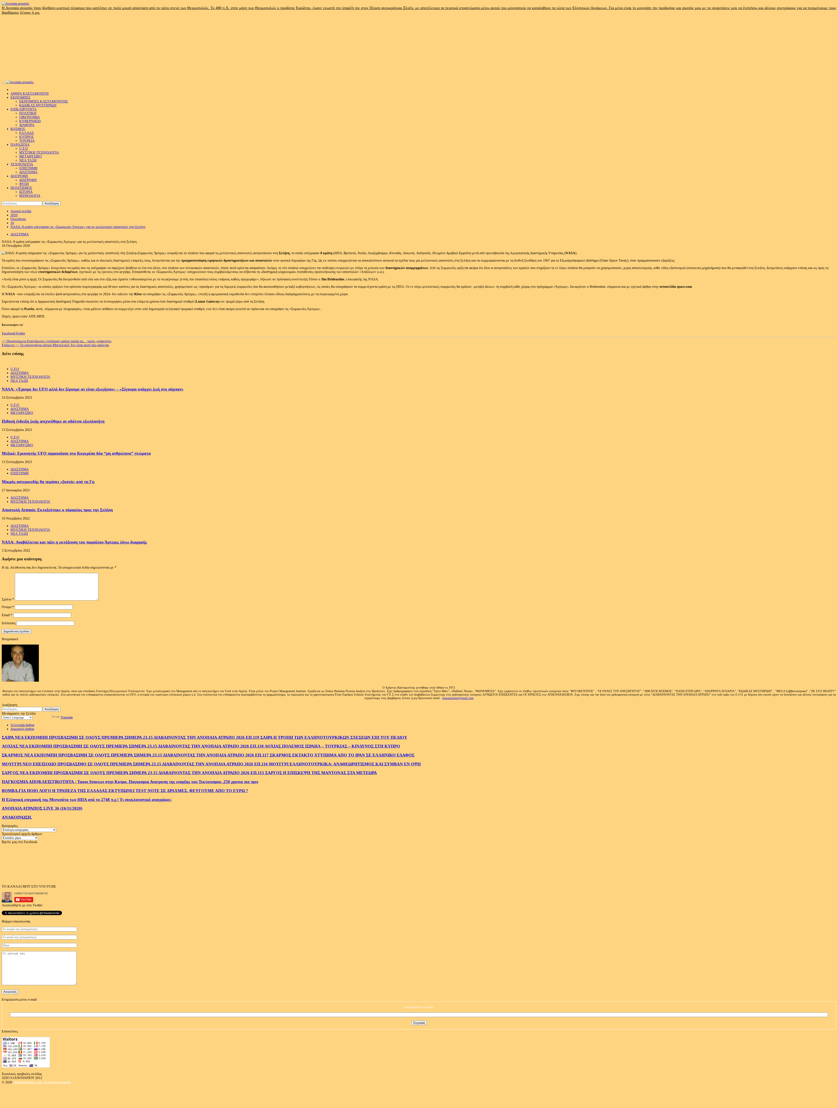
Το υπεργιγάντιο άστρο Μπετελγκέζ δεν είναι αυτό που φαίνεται (55, 345)
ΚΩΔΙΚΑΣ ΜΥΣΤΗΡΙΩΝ (38, 105)
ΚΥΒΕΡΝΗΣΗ (30, 121)
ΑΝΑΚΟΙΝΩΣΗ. (17, 817)
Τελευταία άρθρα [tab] (22, 725)
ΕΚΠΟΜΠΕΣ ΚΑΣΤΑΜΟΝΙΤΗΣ (43, 101)
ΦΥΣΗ (24, 184)
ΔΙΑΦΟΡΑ (26, 125)
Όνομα (8, 607)
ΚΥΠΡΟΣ (26, 137)
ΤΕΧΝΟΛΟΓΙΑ (21, 164)
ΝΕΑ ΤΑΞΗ (28, 160)
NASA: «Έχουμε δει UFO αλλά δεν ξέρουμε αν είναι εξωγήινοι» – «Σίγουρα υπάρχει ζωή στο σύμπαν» (93, 389)
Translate (66, 717)
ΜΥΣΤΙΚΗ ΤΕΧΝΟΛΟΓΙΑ (39, 152)
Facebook (8, 333)
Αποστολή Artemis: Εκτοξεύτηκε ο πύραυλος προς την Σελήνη (57, 510)
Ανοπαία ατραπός (57, 1082)
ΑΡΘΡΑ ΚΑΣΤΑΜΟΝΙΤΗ (29, 93)
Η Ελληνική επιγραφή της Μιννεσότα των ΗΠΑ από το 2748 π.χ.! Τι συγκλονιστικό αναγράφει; (87, 799)
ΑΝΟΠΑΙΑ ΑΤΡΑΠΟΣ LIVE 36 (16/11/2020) (42, 808)
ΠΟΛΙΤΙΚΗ (27, 113)
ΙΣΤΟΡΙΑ (26, 192)
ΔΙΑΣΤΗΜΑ (28, 172)
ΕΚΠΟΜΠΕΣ (20, 97)
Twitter (20, 333)
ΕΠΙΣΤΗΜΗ (28, 168)
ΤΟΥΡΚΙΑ (27, 140)
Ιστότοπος (9, 623)
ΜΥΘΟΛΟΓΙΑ (29, 195)
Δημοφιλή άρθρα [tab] (22, 729)
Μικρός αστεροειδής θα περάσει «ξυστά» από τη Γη (48, 481)
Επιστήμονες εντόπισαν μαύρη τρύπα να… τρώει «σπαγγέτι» (57, 341)
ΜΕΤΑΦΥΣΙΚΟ (30, 156)
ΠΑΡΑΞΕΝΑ (20, 144)
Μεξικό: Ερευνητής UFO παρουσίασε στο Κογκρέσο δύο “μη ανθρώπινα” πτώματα (76, 453)
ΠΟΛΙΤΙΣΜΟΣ (21, 188)
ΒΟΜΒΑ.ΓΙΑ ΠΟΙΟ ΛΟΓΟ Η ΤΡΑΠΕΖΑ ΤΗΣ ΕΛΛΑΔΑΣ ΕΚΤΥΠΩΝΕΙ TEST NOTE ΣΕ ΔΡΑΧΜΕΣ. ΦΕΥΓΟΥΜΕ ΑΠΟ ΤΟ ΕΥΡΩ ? (125, 790)
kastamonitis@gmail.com (458, 698)
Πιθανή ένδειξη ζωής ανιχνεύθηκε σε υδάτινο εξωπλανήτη (53, 421)
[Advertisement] (419, 47)
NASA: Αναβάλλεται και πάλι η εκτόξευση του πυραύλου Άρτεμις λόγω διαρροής (74, 542)
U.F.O (23, 148)
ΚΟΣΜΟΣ (17, 129)
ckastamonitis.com (28, 1082)
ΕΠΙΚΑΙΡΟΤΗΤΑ (23, 109)
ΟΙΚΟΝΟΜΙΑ (29, 117)
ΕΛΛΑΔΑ (26, 133)
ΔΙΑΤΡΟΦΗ (19, 176)
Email (7, 615)
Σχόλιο (8, 599)
